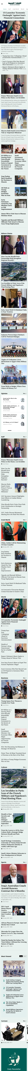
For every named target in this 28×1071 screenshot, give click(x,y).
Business (4, 677)
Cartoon (4, 1019)
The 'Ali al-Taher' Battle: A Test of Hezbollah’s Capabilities (14, 1002)
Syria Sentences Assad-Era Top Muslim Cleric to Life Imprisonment (6, 565)
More (24, 392)
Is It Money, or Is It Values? (10, 421)
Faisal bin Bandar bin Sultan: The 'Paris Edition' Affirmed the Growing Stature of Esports (14, 940)
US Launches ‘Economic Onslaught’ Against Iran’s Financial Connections (14, 14)
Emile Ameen (6, 409)
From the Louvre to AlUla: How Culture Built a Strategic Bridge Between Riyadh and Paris (12, 831)
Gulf (9, 7)
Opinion (4, 392)
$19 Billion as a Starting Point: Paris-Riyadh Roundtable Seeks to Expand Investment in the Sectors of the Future (6, 716)
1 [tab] (9, 429)
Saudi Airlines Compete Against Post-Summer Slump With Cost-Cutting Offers (15, 980)
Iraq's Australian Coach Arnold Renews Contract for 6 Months (13, 887)
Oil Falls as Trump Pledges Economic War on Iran (5, 190)
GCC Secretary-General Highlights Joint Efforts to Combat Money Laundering (12, 496)
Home (4, 7)
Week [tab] (24, 954)
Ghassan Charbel (7, 417)
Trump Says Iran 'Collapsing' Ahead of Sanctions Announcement (14, 55)
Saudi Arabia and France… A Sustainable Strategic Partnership (11, 406)
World (22, 7)
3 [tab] (18, 429)
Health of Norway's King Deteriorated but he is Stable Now (6, 646)
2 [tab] (14, 429)
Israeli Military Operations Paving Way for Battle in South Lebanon (14, 1009)
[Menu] (1, 3)
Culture (4, 766)
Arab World (16, 7)
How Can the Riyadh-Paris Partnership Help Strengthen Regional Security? (11, 257)
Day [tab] (21, 954)
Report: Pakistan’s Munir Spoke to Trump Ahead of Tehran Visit (13, 66)
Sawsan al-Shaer (7, 423)
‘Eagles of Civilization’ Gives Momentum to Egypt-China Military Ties (13, 360)
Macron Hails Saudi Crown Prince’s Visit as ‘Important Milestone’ (6, 486)
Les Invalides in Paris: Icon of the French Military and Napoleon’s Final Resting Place (12, 283)
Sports (3, 861)
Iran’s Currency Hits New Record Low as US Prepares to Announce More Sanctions (13, 61)
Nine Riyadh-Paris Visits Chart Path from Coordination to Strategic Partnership (13, 505)
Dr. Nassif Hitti (7, 400)
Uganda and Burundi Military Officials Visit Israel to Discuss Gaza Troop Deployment (12, 220)
